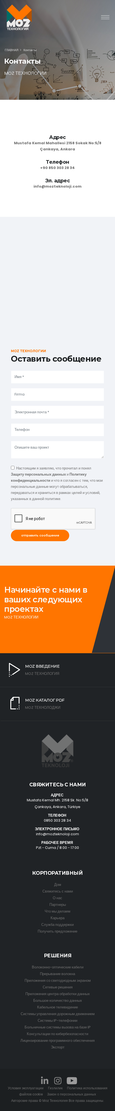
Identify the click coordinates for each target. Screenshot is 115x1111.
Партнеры (57, 904)
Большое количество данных (57, 1000)
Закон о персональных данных (71, 1094)
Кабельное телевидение (57, 1007)
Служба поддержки (57, 924)
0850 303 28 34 (57, 820)
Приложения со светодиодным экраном (58, 980)
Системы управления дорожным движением (58, 1013)
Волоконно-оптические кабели (57, 967)
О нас (57, 898)
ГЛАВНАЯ (11, 50)
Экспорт (57, 1047)
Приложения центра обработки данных (57, 993)
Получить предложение (57, 931)
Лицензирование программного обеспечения (57, 1040)
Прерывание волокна (57, 973)
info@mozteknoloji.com (57, 834)
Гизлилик (55, 1088)
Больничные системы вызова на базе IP (58, 1027)
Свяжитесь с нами (57, 891)
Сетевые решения (58, 987)
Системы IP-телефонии (57, 1020)
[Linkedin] (44, 1080)
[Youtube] (71, 1080)
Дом (57, 884)
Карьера (57, 918)
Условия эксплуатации (26, 1088)
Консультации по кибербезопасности (57, 1034)
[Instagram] (57, 1080)
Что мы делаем (57, 911)
